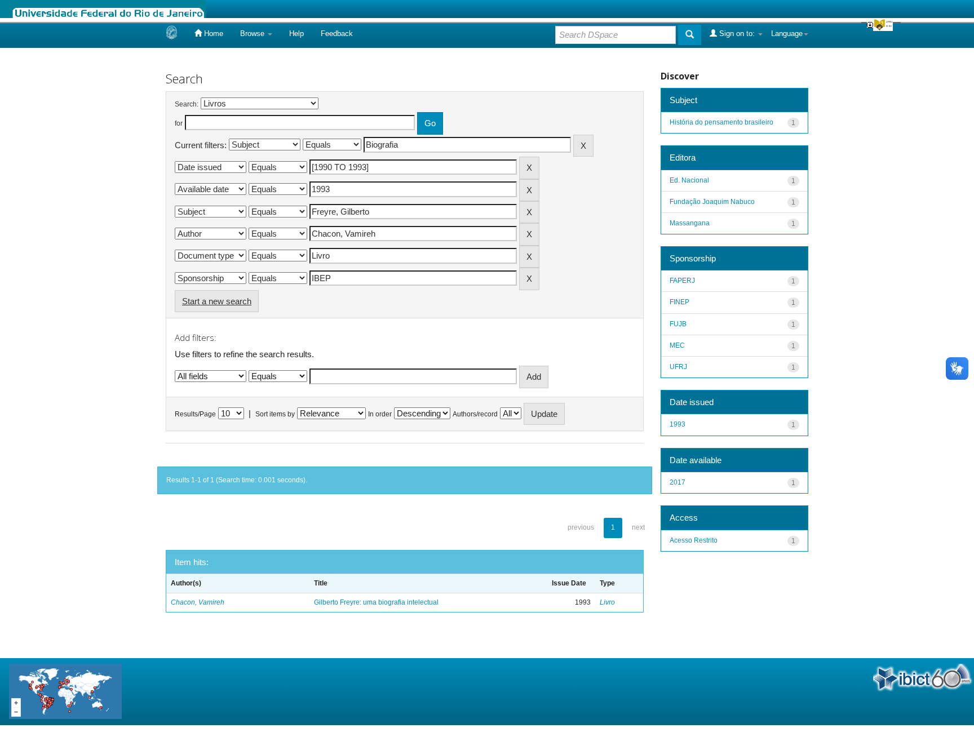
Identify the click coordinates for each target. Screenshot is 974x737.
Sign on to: (737, 33)
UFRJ (678, 367)
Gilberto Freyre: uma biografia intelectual (376, 602)
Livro (607, 602)
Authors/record (475, 414)
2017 (677, 482)
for (179, 123)
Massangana (690, 223)
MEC (677, 345)
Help (296, 33)
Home (212, 33)
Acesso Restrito (694, 540)
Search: (186, 104)
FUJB (678, 324)
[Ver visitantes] (65, 691)
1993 (677, 424)
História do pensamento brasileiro (721, 122)
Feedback (337, 33)
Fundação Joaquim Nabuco (712, 202)
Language (787, 33)
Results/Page (195, 414)
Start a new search (216, 301)
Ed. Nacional (689, 180)
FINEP (679, 302)
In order (380, 414)
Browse (253, 33)
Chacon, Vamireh (197, 602)
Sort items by (275, 414)
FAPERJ (682, 281)
